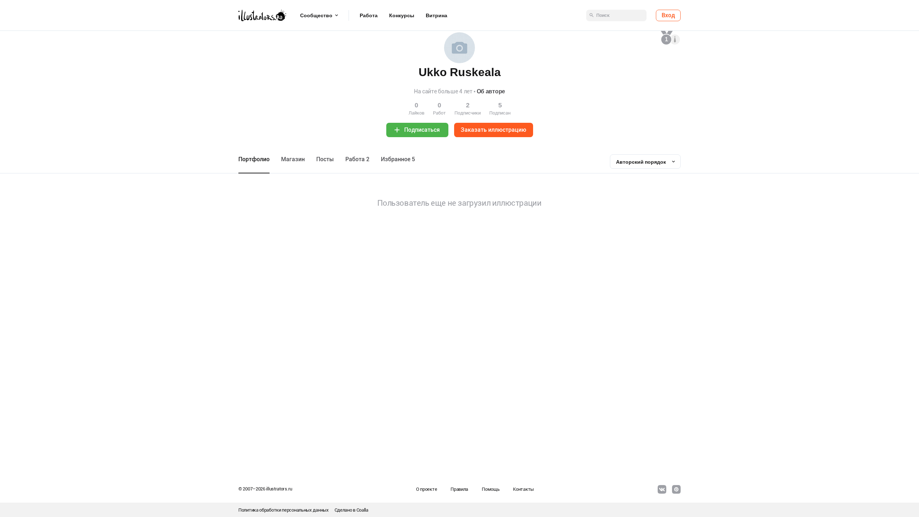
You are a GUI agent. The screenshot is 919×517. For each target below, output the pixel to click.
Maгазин (293, 159)
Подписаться (422, 129)
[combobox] (645, 161)
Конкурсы (401, 15)
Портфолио (254, 159)
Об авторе (491, 91)
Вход (668, 15)
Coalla (362, 510)
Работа (369, 15)
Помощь (490, 489)
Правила (459, 489)
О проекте (426, 489)
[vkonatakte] (662, 489)
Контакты (523, 489)
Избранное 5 (398, 159)
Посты (325, 159)
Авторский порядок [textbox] (641, 162)
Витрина (436, 15)
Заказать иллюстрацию (493, 129)
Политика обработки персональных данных (283, 510)
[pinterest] (676, 489)
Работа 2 (357, 159)
